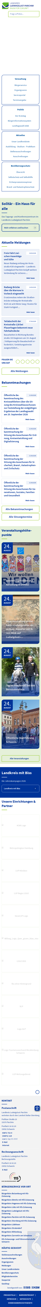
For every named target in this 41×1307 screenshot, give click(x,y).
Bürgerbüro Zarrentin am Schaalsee (17, 1235)
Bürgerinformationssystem (19, 120)
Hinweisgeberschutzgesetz (20, 1303)
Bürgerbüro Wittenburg (12, 1232)
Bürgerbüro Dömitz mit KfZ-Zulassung (18, 1200)
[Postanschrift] (20, 1126)
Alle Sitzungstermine (20, 516)
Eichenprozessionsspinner (20, 182)
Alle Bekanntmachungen (19, 509)
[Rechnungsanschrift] (20, 1160)
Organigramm (20, 90)
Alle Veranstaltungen (19, 758)
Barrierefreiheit (26, 1295)
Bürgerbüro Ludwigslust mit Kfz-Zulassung (15, 1212)
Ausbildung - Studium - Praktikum (20, 146)
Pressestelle (10, 1295)
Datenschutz (25, 1299)
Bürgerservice (21, 85)
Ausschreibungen (20, 156)
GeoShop (5, 1283)
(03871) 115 (7, 1136)
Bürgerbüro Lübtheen (11, 1224)
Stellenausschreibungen (20, 151)
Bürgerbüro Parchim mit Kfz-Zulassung (18, 1217)
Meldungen (6, 1265)
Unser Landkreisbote (21, 141)
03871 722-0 (7, 1133)
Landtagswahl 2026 (20, 125)
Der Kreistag (20, 115)
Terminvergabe (19, 100)
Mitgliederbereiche (10, 1276)
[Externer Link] (20, 825)
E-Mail (4, 1142)
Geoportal (6, 1280)
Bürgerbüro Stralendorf (12, 1228)
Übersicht (20, 172)
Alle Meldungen (19, 371)
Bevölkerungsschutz (10, 1272)
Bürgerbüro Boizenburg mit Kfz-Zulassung (15, 1194)
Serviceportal (19, 95)
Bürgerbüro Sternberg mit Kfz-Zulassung (19, 1220)
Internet (5, 1145)
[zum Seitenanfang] (37, 1092)
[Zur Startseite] (20, 5)
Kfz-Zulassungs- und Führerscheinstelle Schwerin (18, 1240)
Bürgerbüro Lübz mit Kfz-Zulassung (17, 1207)
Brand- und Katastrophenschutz (20, 187)
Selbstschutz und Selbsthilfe (20, 177)
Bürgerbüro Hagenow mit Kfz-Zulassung (19, 1203)
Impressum (11, 1299)
